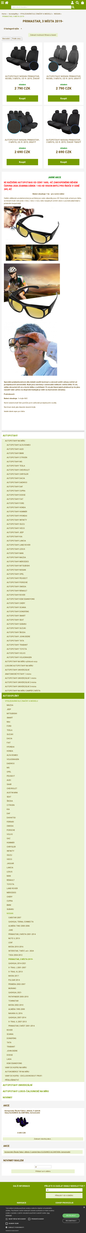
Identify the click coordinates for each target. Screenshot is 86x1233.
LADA (9, 1059)
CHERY (9, 897)
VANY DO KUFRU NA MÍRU (16, 1067)
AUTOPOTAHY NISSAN (16, 570)
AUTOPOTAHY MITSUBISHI (18, 566)
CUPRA (10, 901)
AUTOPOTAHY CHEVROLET (18, 470)
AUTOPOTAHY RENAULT (17, 591)
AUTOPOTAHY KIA (14, 536)
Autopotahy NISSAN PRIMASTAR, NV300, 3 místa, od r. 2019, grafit (63, 77)
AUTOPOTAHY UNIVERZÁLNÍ (17, 670)
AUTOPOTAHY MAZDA (16, 557)
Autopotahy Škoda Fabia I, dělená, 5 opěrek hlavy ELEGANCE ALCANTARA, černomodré (22, 1112)
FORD (9, 726)
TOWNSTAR (13, 1001)
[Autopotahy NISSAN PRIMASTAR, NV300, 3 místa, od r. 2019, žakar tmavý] (22, 58)
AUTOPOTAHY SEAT (15, 620)
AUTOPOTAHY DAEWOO (17, 482)
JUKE (10, 930)
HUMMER (10, 842)
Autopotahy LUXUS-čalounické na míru (26, 1091)
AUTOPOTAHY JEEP (15, 532)
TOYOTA (10, 884)
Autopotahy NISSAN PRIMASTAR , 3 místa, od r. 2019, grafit (22, 141)
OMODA (10, 826)
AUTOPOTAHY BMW (15, 453)
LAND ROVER (12, 888)
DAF (8, 813)
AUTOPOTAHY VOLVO (16, 653)
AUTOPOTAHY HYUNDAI (17, 516)
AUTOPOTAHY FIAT (15, 499)
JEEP (9, 709)
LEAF (10, 942)
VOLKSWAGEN (13, 759)
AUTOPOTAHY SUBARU (16, 624)
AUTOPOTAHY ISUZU (16, 524)
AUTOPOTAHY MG (14, 461)
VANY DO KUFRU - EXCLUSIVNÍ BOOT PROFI (23, 1076)
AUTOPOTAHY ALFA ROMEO (19, 445)
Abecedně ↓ (6, 39)
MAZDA (10, 705)
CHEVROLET (12, 788)
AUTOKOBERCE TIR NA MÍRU (17, 1071)
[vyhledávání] (78, 3)
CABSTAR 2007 (14, 917)
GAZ (8, 838)
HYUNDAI (10, 747)
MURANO (12, 988)
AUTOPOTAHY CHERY (16, 603)
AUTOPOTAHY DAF (15, 486)
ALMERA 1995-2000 (16, 1009)
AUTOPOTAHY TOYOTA (17, 649)
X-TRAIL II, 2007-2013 (17, 1022)
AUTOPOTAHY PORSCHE (17, 582)
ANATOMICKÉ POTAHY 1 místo (18, 674)
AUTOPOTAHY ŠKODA (16, 632)
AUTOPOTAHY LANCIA (16, 541)
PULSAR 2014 (14, 980)
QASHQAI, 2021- (15, 992)
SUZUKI (10, 734)
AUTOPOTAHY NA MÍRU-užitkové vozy (21, 661)
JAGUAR (10, 863)
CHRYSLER (11, 847)
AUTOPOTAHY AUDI (15, 449)
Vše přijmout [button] (71, 1215)
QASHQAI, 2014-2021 (17, 963)
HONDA (10, 751)
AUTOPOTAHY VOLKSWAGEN (19, 657)
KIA (8, 809)
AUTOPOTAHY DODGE (16, 495)
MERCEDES (11, 892)
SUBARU (10, 909)
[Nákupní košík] (83, 3)
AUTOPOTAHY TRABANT (17, 645)
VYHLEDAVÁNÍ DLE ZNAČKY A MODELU (21, 701)
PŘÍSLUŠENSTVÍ (12, 1080)
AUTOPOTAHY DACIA (16, 478)
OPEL (9, 772)
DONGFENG (11, 1038)
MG (8, 767)
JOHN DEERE (12, 1051)
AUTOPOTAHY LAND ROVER (18, 545)
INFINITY (10, 851)
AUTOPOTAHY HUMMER (17, 511)
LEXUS (9, 872)
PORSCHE (11, 830)
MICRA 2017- (13, 976)
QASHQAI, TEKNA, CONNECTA (20, 922)
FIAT (9, 742)
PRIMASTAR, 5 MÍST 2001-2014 (21, 1026)
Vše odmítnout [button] (71, 1221)
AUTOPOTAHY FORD (15, 503)
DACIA (9, 738)
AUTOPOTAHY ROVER (16, 595)
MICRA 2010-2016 (15, 947)
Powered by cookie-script (12, 1230)
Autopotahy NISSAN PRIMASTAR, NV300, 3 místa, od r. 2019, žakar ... (22, 78)
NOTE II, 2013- (14, 938)
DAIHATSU (11, 817)
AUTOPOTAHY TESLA (16, 466)
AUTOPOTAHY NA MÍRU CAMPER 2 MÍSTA (22, 690)
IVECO (9, 859)
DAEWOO (11, 763)
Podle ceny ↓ (17, 39)
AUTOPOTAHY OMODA (16, 586)
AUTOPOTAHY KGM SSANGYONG (21, 599)
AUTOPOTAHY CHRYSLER (17, 474)
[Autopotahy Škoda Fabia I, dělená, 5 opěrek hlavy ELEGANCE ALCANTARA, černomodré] (22, 1122)
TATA (9, 1042)
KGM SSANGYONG (14, 1063)
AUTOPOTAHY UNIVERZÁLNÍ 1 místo (20, 678)
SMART (10, 718)
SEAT (9, 797)
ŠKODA (10, 801)
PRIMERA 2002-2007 (16, 984)
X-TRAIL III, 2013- (15, 972)
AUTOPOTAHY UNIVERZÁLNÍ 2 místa (20, 682)
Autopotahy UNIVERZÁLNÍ (17, 1085)
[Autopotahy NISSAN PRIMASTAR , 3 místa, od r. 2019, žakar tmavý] (63, 122)
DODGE (10, 1055)
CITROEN (10, 805)
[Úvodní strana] (8, 3)
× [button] (84, 1207)
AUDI (9, 780)
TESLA (9, 730)
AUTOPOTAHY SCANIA (16, 607)
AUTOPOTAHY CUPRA (16, 491)
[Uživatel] (73, 3)
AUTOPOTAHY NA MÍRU (15, 441)
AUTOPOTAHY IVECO (16, 528)
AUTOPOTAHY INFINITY (17, 520)
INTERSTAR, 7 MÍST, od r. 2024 (21, 951)
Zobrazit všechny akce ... (43, 1139)
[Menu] (2, 2)
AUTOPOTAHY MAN (15, 553)
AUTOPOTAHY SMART (16, 616)
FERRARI (10, 822)
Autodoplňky (11, 695)
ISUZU (9, 855)
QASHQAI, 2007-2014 (17, 1017)
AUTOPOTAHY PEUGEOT (17, 578)
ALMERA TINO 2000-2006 (19, 926)
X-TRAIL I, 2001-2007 (17, 967)
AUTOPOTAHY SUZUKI (16, 628)
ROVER (10, 1030)
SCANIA (10, 1034)
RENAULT (11, 880)
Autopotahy (10, 435)
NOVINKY (7, 1097)
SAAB (9, 784)
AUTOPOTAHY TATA (15, 641)
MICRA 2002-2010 (15, 1005)
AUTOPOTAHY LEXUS (16, 549)
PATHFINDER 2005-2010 (18, 997)
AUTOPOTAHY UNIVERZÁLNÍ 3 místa (20, 686)
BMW (9, 905)
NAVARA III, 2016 (15, 1013)
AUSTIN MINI (12, 792)
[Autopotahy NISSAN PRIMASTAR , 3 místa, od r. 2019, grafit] (22, 122)
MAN (9, 876)
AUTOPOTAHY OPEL (15, 574)
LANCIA (10, 867)
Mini (8, 722)
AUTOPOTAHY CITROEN (17, 457)
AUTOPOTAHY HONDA (16, 507)
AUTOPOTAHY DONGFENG (18, 611)
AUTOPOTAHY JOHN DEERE (18, 636)
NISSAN (10, 913)
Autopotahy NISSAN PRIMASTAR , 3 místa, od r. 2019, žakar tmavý (63, 141)
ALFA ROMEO (12, 755)
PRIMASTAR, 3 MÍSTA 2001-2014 (22, 934)
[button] (30, 1227)
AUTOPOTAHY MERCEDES (18, 561)
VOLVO (10, 834)
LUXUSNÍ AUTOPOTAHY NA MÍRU (19, 666)
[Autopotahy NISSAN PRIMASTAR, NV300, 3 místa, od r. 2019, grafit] (63, 58)
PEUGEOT (11, 776)
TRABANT (11, 1046)
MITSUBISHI (12, 713)
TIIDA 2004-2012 (15, 955)
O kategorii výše (11, 28)
